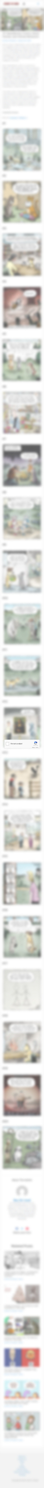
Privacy (33, 747)
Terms (37, 747)
